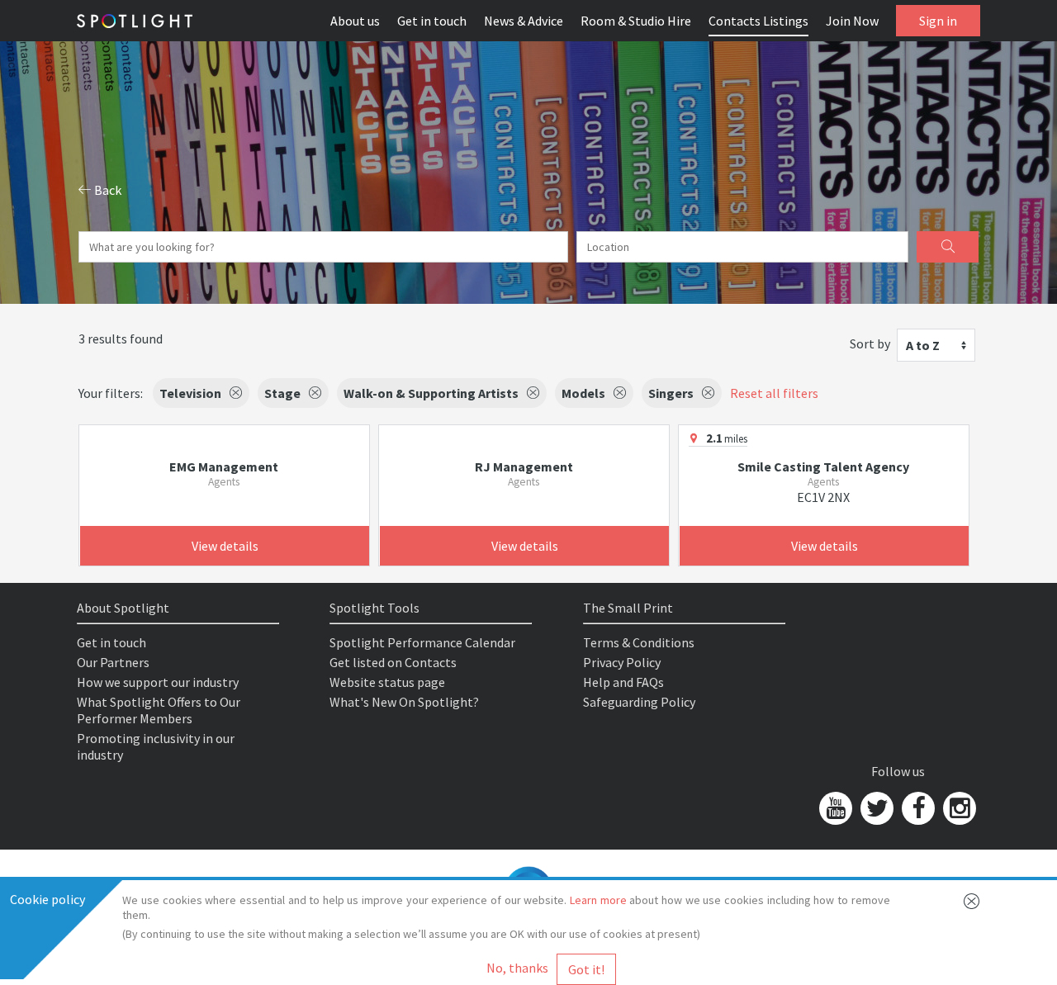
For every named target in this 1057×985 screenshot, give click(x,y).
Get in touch (432, 20)
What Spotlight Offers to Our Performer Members (158, 710)
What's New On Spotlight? (404, 702)
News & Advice (523, 20)
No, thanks (517, 967)
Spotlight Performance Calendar (422, 642)
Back (106, 190)
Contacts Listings (758, 20)
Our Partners (113, 662)
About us (355, 20)
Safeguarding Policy (639, 702)
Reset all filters (774, 393)
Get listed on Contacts (393, 662)
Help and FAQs (623, 682)
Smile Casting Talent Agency (823, 466)
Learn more (598, 900)
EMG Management (223, 466)
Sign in (938, 20)
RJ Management (524, 466)
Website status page (387, 682)
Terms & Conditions (638, 642)
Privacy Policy (622, 662)
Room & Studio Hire (636, 20)
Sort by (870, 343)
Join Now (852, 20)
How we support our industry (158, 682)
